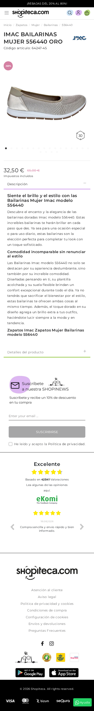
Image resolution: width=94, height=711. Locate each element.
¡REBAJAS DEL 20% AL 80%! (47, 3)
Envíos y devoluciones (47, 624)
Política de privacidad (66, 444)
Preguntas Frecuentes (47, 631)
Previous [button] (12, 527)
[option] (50, 527)
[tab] (47, 184)
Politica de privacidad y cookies (47, 604)
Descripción (17, 184)
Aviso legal (47, 597)
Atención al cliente (47, 590)
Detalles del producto (25, 352)
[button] (6, 148)
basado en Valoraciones (47, 479)
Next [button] (82, 527)
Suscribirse (47, 432)
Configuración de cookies (47, 617)
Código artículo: (17, 48)
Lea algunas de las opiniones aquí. (47, 487)
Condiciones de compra (47, 610)
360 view (81, 135)
